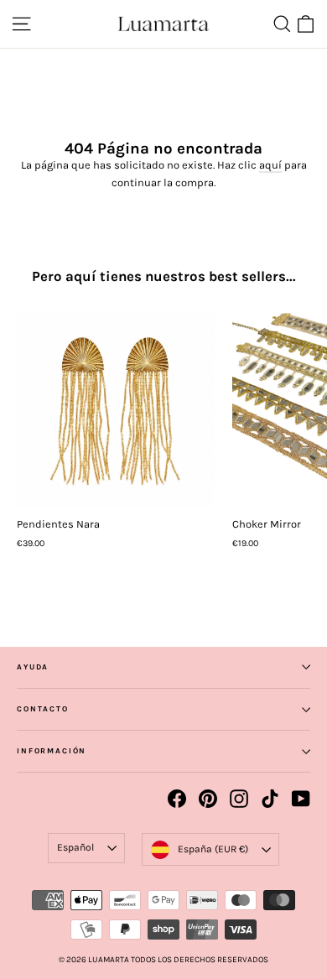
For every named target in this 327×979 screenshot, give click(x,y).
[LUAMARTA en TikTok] (270, 798)
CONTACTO (43, 709)
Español (75, 847)
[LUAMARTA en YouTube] (301, 798)
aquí (270, 165)
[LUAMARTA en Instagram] (239, 798)
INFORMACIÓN (51, 751)
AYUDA (33, 667)
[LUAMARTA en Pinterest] (208, 798)
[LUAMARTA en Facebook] (177, 798)
